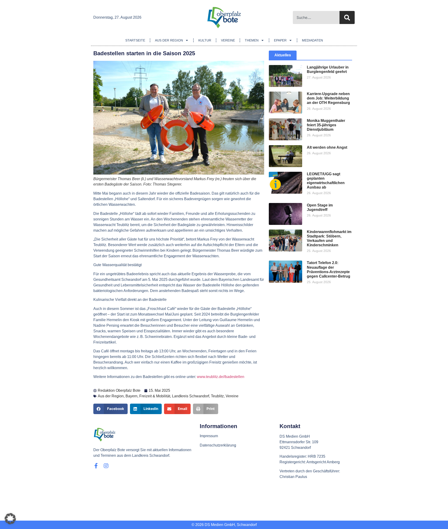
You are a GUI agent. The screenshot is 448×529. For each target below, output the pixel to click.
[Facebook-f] (96, 465)
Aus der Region (169, 40)
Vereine (228, 40)
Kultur (204, 40)
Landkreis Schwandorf (190, 396)
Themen (252, 40)
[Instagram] (106, 465)
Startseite (135, 40)
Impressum (209, 436)
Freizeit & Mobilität (154, 396)
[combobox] (316, 17)
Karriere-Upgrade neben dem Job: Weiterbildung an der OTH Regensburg (328, 98)
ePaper (280, 40)
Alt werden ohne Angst (327, 147)
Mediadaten (312, 40)
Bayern (131, 396)
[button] (110, 409)
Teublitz (217, 396)
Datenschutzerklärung (218, 445)
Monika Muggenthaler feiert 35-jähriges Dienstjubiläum (326, 125)
